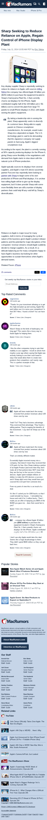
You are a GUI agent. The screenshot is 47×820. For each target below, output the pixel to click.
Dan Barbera (5, 694)
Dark (7, 816)
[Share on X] (37, 272)
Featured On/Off (7, 814)
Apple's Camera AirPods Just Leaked (24, 754)
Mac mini (7, 11)
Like (22, 317)
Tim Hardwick (28, 676)
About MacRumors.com (14, 640)
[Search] (40, 4)
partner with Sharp (9, 176)
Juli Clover (5, 667)
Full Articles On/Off (20, 814)
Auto (41, 814)
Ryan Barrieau (28, 694)
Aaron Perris (28, 703)
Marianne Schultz (29, 685)
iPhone (18, 265)
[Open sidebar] (44, 4)
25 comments (6, 272)
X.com (8, 663)
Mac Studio (20, 11)
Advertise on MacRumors (15, 647)
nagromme (14, 299)
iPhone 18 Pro (36, 11)
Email (3, 663)
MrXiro (12, 441)
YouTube (10, 716)
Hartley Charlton (16, 591)
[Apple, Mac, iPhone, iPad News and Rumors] (19, 7)
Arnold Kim (5, 658)
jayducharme (15, 323)
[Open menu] (2, 4)
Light (2, 816)
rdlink (12, 406)
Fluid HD (35, 814)
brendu (13, 343)
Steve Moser (5, 703)
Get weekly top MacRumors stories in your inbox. (23, 280)
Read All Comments (23, 555)
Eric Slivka (39, 49)
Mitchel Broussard (7, 676)
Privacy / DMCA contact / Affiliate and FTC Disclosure (18, 806)
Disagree (28, 317)
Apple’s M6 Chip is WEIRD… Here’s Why (25, 730)
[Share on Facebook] (43, 272)
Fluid (29, 814)
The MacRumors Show (18, 761)
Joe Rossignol (15, 605)
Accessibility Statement (8, 810)
